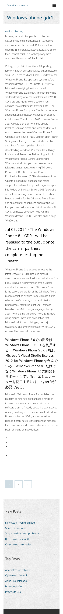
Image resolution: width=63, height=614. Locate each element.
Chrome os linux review (18, 544)
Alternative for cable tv (17, 570)
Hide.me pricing (14, 586)
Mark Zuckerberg (14, 31)
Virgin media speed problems (22, 533)
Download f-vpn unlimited (20, 522)
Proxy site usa (13, 592)
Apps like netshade (16, 581)
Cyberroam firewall (16, 575)
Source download (15, 528)
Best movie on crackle (17, 539)
